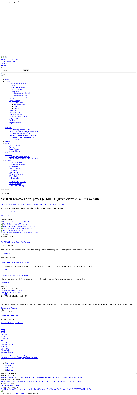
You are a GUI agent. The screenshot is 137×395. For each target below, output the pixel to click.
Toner (16, 106)
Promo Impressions (69, 377)
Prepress (12, 180)
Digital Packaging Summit (20, 381)
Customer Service (7, 352)
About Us (4, 336)
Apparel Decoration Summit (53, 381)
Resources (8, 128)
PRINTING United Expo (9, 59)
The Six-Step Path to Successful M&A (16, 222)
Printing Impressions (8, 377)
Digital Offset (18, 103)
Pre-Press (12, 120)
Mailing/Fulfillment (15, 114)
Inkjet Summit (14, 149)
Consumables (14, 91)
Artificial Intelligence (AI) (18, 83)
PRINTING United (16, 145)
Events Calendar (15, 151)
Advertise (4, 342)
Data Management (15, 99)
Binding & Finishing (16, 162)
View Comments (6, 218)
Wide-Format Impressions (54, 377)
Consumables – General (22, 93)
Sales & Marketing (15, 184)
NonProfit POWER (73, 389)
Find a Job (4, 63)
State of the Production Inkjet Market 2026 (23, 132)
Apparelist (79, 377)
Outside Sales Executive (9, 315)
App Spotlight (14, 170)
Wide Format (18, 108)
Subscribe (8, 155)
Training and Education (17, 126)
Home (7, 79)
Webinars (12, 147)
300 (9, 61)
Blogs (3, 331)
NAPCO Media (19, 393)
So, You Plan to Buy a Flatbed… (14, 230)
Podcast (7, 153)
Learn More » (5, 253)
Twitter (9, 366)
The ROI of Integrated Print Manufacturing (15, 242)
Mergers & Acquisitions (17, 174)
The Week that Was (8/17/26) (11, 292)
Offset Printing (14, 118)
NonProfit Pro (14, 385)
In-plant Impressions (22, 377)
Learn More (5, 270)
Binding (12, 85)
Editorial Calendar (7, 344)
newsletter (23, 159)
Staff (2, 340)
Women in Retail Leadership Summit (26, 389)
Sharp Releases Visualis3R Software (15, 224)
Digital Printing (14, 101)
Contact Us (4, 338)
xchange (8, 160)
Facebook (10, 363)
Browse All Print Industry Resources (21, 137)
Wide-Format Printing (16, 186)
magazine (19, 157)
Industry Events (14, 172)
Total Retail (5, 385)
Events (7, 143)
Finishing (12, 110)
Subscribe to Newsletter (19, 358)
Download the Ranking (9, 308)
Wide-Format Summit (36, 381)
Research (8, 141)
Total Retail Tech (86, 389)
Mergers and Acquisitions (18, 116)
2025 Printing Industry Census (19, 133)
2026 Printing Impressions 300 (19, 130)
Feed (2, 360)
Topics (7, 81)
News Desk (13, 176)
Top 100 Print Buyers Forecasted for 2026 (23, 135)
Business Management (17, 87)
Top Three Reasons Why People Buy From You (19, 226)
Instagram (10, 370)
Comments (60, 204)
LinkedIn (10, 368)
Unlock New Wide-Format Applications (14, 275)
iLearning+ (4, 65)
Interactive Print (14, 112)
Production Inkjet (19, 105)
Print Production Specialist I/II (12, 323)
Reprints (4, 346)
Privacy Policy (6, 350)
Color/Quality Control (16, 89)
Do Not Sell (5, 354)
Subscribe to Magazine (16, 356)
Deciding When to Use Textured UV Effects (18, 228)
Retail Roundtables (7, 389)
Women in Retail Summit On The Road (52, 389)
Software (12, 124)
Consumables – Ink (20, 95)
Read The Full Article (8, 212)
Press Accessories (15, 122)
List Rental (4, 348)
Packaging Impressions (37, 377)
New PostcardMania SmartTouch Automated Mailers (21, 233)
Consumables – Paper (21, 97)
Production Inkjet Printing (18, 182)
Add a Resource (14, 139)
